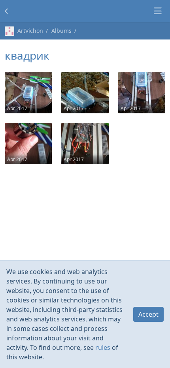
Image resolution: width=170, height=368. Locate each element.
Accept (148, 314)
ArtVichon (30, 30)
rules (102, 347)
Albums (61, 30)
